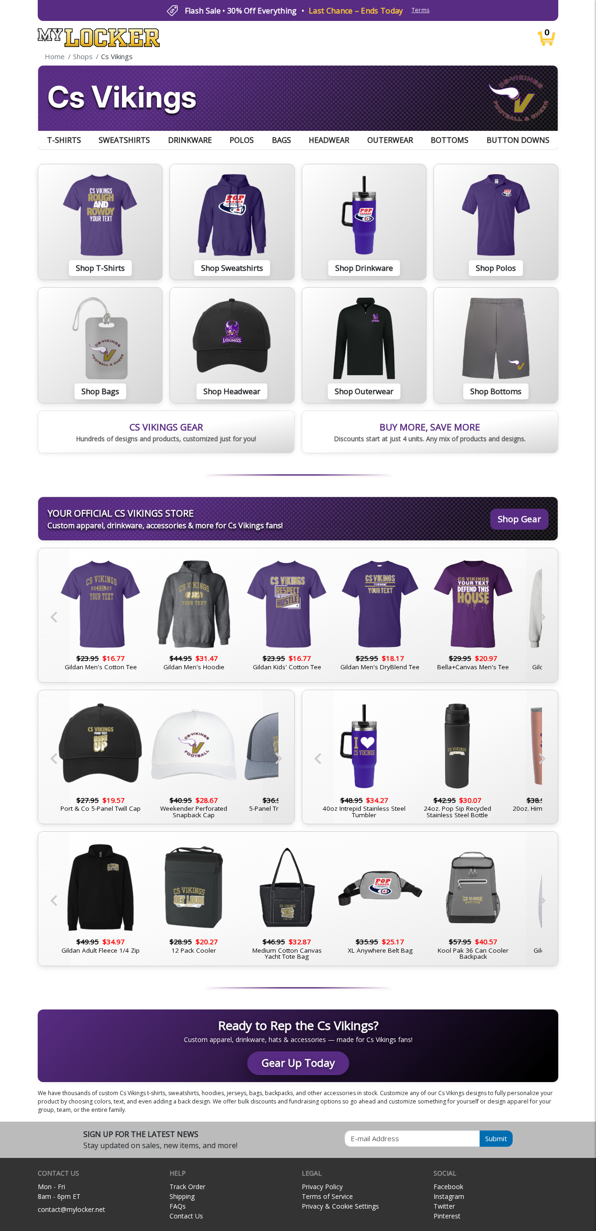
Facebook (448, 1186)
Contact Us (186, 1215)
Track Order (187, 1186)
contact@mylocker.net (71, 1209)
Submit (496, 1138)
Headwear (329, 140)
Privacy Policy (322, 1186)
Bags (281, 140)
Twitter (444, 1206)
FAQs (177, 1206)
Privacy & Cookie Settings (340, 1206)
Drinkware (190, 140)
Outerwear (390, 140)
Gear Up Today (298, 1063)
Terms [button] (421, 10)
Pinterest (447, 1215)
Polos (242, 140)
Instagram (448, 1196)
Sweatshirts (124, 140)
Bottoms (449, 140)
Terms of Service (327, 1196)
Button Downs (518, 140)
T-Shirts (64, 140)
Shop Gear (519, 519)
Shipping (182, 1196)
